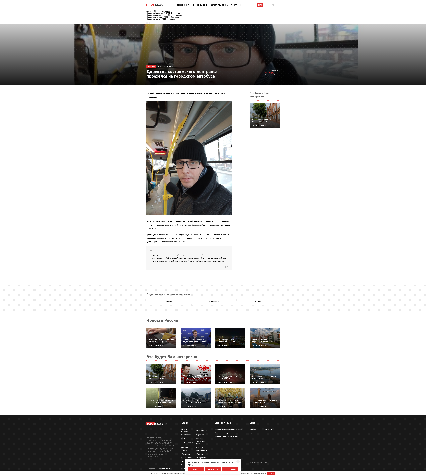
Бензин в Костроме (185, 5)
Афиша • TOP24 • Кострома (158, 11)
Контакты (268, 429)
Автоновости (186, 435)
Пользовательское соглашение (226, 436)
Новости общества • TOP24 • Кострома (163, 13)
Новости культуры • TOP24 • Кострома (162, 17)
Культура (184, 451)
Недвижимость (201, 451)
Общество (200, 454)
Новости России (201, 430)
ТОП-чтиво (236, 5)
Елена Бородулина (272, 73)
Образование (186, 454)
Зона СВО (199, 447)
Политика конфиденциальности (227, 433)
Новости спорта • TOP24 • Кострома (161, 19)
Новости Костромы (184, 430)
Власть (198, 438)
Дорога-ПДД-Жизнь (219, 5)
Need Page (166, 468)
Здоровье (184, 447)
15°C (260, 5)
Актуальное (200, 435)
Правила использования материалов (228, 429)
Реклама (253, 429)
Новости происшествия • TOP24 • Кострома (165, 15)
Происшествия (186, 458)
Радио (252, 433)
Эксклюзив (202, 5)
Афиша (183, 438)
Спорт (183, 461)
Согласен (271, 473)
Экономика (185, 465)
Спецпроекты (201, 458)
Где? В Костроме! (187, 443)
